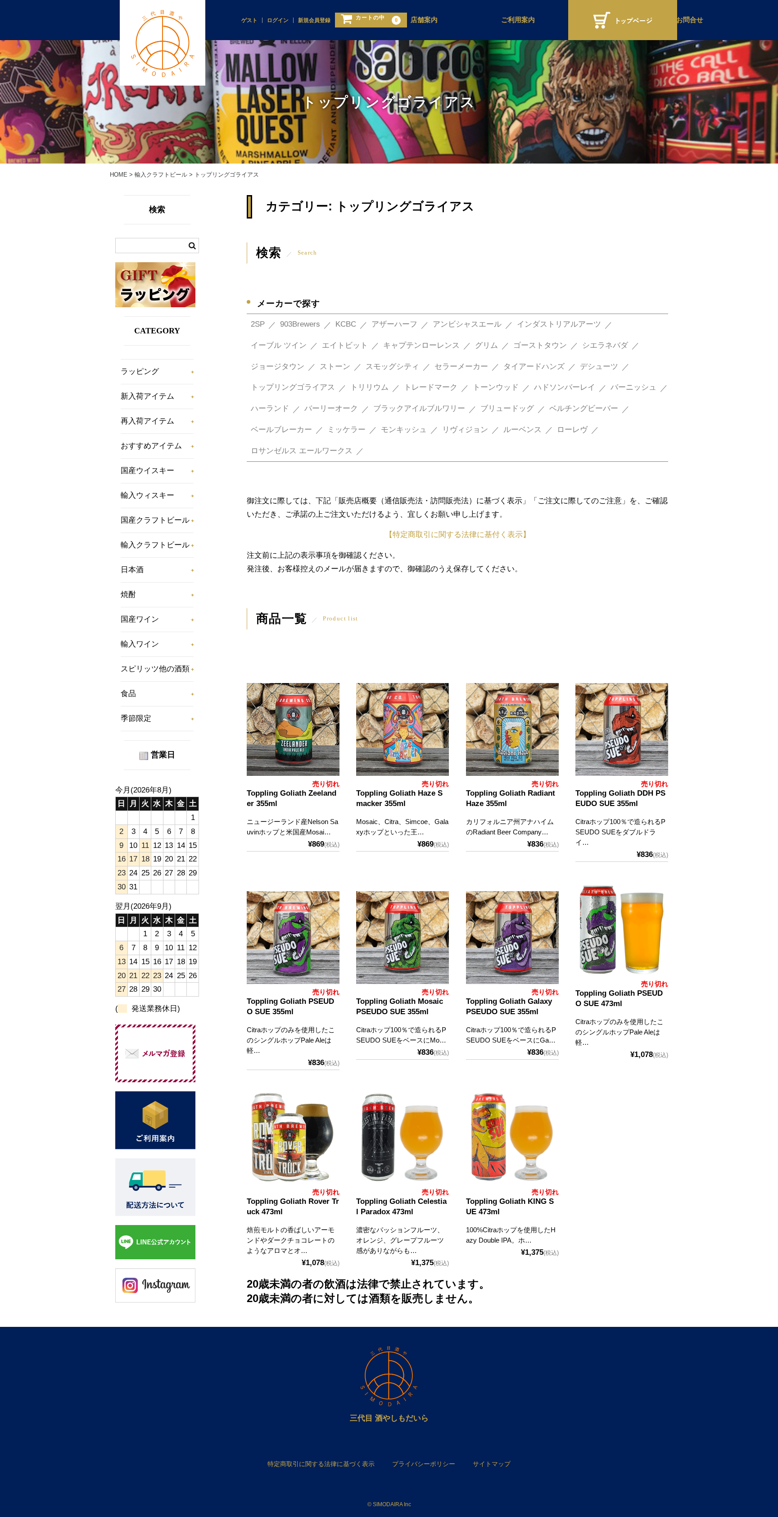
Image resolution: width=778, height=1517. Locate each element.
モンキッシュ (404, 429)
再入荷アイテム (147, 421)
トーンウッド (496, 387)
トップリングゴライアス (293, 387)
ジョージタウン (277, 366)
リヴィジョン (465, 429)
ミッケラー (346, 429)
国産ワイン (140, 619)
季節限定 (136, 718)
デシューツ (599, 366)
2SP (258, 324)
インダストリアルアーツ (559, 324)
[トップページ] (622, 20)
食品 (128, 693)
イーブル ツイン (279, 345)
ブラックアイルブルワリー (419, 408)
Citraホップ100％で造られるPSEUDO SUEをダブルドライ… (620, 832)
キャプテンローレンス (421, 345)
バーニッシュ (633, 387)
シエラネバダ (605, 345)
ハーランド (270, 408)
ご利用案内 (518, 19)
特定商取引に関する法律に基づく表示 (321, 1463)
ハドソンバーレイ (564, 387)
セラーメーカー (461, 366)
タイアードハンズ (534, 366)
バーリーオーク (331, 408)
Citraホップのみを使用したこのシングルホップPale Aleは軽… (291, 1040)
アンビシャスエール (467, 324)
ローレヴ (572, 429)
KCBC (345, 324)
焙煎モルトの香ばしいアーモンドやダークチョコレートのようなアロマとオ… (291, 1240)
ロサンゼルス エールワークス (302, 450)
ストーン (335, 366)
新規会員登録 (314, 20)
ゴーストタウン (540, 345)
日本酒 (132, 569)
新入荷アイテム (147, 396)
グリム (486, 345)
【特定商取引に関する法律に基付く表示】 (457, 534)
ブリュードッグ (507, 408)
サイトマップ (492, 1463)
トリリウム (369, 387)
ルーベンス (522, 429)
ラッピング (140, 371)
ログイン (278, 20)
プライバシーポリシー (423, 1463)
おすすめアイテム (151, 446)
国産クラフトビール (155, 520)
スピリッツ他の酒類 (155, 669)
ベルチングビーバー (583, 408)
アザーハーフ (394, 324)
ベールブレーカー (281, 429)
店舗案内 (424, 19)
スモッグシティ (392, 366)
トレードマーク (430, 387)
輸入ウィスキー (147, 495)
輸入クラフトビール (155, 545)
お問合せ (689, 19)
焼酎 (128, 594)
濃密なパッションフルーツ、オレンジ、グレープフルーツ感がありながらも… (400, 1240)
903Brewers (300, 324)
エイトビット (345, 345)
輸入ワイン (140, 644)
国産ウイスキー (147, 470)
